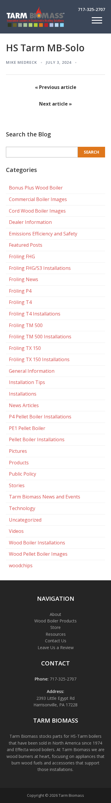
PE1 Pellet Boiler (27, 428)
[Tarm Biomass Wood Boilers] (35, 26)
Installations (22, 394)
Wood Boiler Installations (37, 542)
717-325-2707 (91, 9)
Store (55, 627)
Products (19, 462)
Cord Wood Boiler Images (37, 211)
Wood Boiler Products (55, 621)
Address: (55, 691)
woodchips (21, 565)
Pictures (18, 451)
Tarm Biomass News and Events (44, 496)
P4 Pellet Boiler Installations (40, 416)
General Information (31, 371)
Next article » (55, 104)
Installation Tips (27, 382)
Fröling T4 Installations (34, 313)
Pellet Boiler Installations (37, 439)
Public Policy (22, 474)
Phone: (42, 679)
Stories (17, 485)
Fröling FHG (22, 256)
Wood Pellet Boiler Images (38, 554)
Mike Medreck (21, 62)
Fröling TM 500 (26, 325)
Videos (16, 531)
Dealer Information (30, 222)
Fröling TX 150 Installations (39, 359)
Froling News (23, 279)
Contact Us (55, 640)
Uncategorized (25, 520)
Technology (22, 508)
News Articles (24, 405)
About (55, 614)
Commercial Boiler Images (38, 199)
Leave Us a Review (56, 647)
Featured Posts (25, 245)
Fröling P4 (20, 291)
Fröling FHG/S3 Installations (40, 268)
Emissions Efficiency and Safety (43, 233)
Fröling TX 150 (25, 348)
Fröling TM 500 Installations (40, 336)
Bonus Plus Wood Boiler (36, 187)
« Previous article (55, 87)
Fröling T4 (20, 302)
